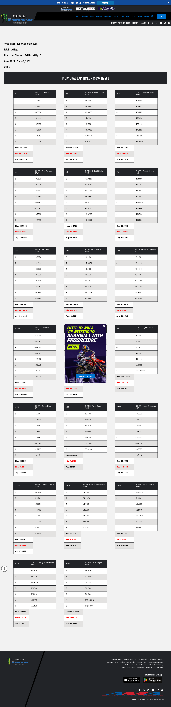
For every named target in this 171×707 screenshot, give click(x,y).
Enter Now (85, 376)
